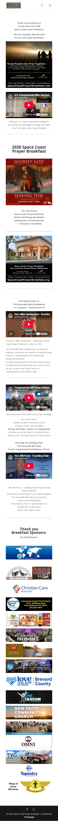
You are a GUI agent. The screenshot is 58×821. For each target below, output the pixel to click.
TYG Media (29, 817)
